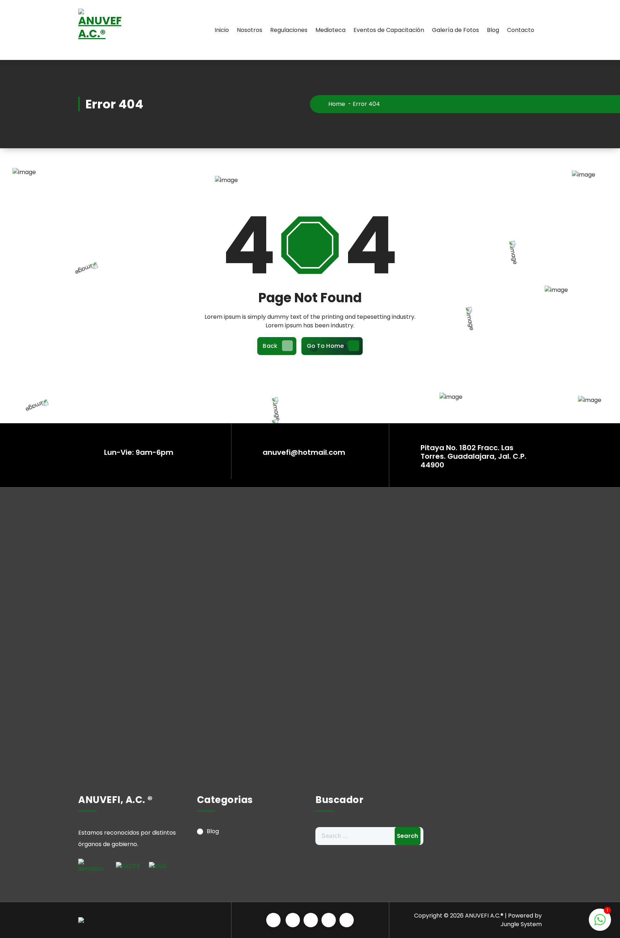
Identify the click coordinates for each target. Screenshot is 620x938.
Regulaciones (288, 30)
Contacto (520, 30)
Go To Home (325, 346)
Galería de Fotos (455, 30)
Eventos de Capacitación (388, 30)
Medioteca (330, 30)
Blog (493, 30)
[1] (600, 923)
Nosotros (249, 30)
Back (270, 346)
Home (336, 104)
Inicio (222, 30)
